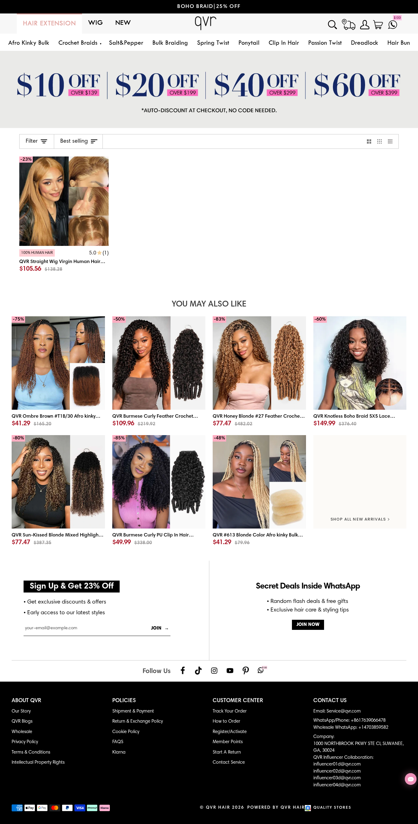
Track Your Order (230, 711)
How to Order (226, 721)
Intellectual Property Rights (38, 762)
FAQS (117, 742)
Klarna (118, 752)
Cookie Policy (125, 732)
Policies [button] (124, 701)
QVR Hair (218, 808)
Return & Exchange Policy (137, 721)
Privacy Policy (25, 742)
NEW (123, 23)
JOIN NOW (308, 625)
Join (160, 628)
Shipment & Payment (133, 711)
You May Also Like (209, 304)
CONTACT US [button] (330, 701)
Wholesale (22, 732)
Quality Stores (332, 808)
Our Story (21, 711)
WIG (95, 23)
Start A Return (227, 752)
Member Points (228, 742)
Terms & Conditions (31, 752)
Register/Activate (230, 732)
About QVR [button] (26, 701)
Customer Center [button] (238, 701)
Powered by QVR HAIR (276, 808)
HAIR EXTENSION (49, 24)
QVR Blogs (22, 721)
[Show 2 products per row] (369, 141)
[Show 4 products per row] (392, 141)
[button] (79, 43)
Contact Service (229, 762)
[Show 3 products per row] (379, 141)
